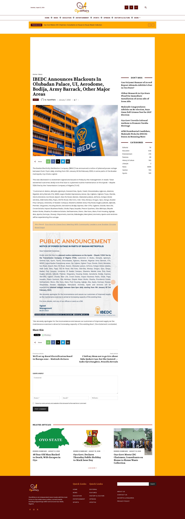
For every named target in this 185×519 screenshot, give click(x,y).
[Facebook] (126, 7)
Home (35, 74)
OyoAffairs (51, 100)
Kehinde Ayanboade (40, 451)
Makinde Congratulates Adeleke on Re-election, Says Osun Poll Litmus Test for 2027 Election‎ (136, 111)
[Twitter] (131, 7)
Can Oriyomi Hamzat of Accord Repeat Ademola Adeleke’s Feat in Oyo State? (136, 85)
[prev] (149, 25)
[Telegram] (63, 161)
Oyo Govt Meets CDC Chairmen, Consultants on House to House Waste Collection (128, 458)
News (40, 74)
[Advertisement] (92, 53)
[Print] (68, 161)
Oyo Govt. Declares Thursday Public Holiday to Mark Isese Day (87, 457)
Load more (91, 468)
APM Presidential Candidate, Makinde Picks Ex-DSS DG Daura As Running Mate (135, 134)
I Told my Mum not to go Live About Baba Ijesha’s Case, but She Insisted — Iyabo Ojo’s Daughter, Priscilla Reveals (98, 359)
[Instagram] (136, 7)
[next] (153, 25)
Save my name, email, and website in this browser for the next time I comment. (60, 403)
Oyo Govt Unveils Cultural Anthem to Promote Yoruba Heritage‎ (134, 123)
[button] (145, 7)
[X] (58, 161)
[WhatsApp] (48, 161)
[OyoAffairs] (43, 99)
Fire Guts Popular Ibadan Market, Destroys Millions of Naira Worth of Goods (70, 25)
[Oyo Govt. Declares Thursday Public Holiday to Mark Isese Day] (92, 441)
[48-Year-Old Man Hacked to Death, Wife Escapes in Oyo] (52, 441)
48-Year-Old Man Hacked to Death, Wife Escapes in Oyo (46, 457)
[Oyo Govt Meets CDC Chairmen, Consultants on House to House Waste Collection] (133, 441)
